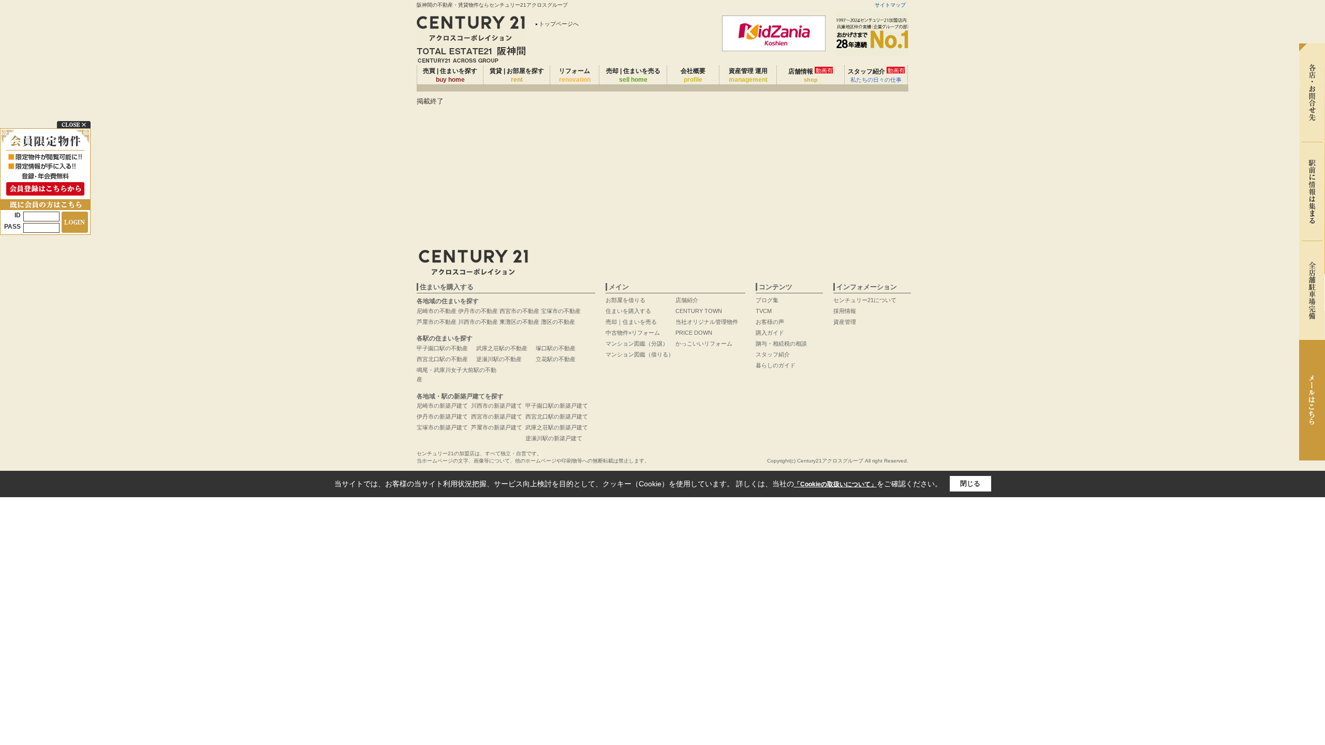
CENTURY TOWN (698, 311)
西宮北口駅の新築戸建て (556, 416)
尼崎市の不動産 (437, 311)
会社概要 (693, 75)
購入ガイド (770, 333)
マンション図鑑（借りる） (640, 354)
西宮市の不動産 (519, 311)
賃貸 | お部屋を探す (517, 75)
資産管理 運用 (748, 75)
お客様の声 (770, 322)
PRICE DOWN (693, 333)
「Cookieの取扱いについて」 (835, 484)
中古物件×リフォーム (633, 333)
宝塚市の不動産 (561, 311)
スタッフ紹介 (876, 75)
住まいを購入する (628, 311)
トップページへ (559, 24)
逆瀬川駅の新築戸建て (553, 438)
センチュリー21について (864, 300)
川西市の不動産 (478, 322)
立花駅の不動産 (556, 359)
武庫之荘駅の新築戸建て (556, 427)
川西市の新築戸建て (496, 406)
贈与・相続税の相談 (781, 343)
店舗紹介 (686, 300)
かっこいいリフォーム (703, 343)
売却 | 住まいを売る (633, 75)
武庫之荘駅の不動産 (501, 348)
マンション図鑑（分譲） (637, 343)
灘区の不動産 (558, 322)
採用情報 (844, 311)
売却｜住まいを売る (631, 322)
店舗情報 (810, 75)
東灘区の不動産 (519, 322)
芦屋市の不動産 (437, 322)
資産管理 (844, 322)
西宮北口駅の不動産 (442, 359)
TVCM (764, 311)
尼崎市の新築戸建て (442, 406)
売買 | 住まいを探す (450, 75)
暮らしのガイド (776, 365)
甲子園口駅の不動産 (442, 348)
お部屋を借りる (625, 300)
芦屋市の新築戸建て (496, 427)
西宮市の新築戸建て (496, 416)
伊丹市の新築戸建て (442, 416)
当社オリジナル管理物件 (706, 322)
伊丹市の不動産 (478, 311)
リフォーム (575, 75)
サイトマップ (890, 5)
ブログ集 (767, 300)
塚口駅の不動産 (556, 348)
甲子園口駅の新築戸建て (556, 406)
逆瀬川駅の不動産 (499, 359)
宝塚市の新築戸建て (442, 427)
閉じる (970, 483)
